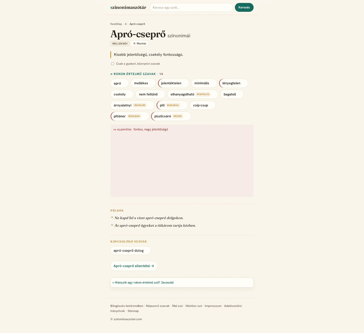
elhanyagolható (182, 94)
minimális (201, 83)
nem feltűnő (148, 94)
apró (117, 83)
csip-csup (200, 105)
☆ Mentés (139, 43)
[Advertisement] (182, 163)
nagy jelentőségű (156, 129)
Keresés (244, 7)
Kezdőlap (116, 24)
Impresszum (213, 306)
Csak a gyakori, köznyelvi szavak (138, 64)
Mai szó (177, 306)
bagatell (230, 94)
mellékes (141, 83)
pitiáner (120, 116)
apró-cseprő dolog (129, 250)
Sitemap (133, 311)
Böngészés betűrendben (126, 306)
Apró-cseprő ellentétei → (134, 265)
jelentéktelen (171, 83)
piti (162, 105)
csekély (120, 94)
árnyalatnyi (122, 105)
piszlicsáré (162, 116)
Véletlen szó (193, 306)
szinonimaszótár (128, 7)
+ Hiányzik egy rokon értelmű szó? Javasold (143, 282)
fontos (138, 129)
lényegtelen (231, 83)
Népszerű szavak (158, 306)
